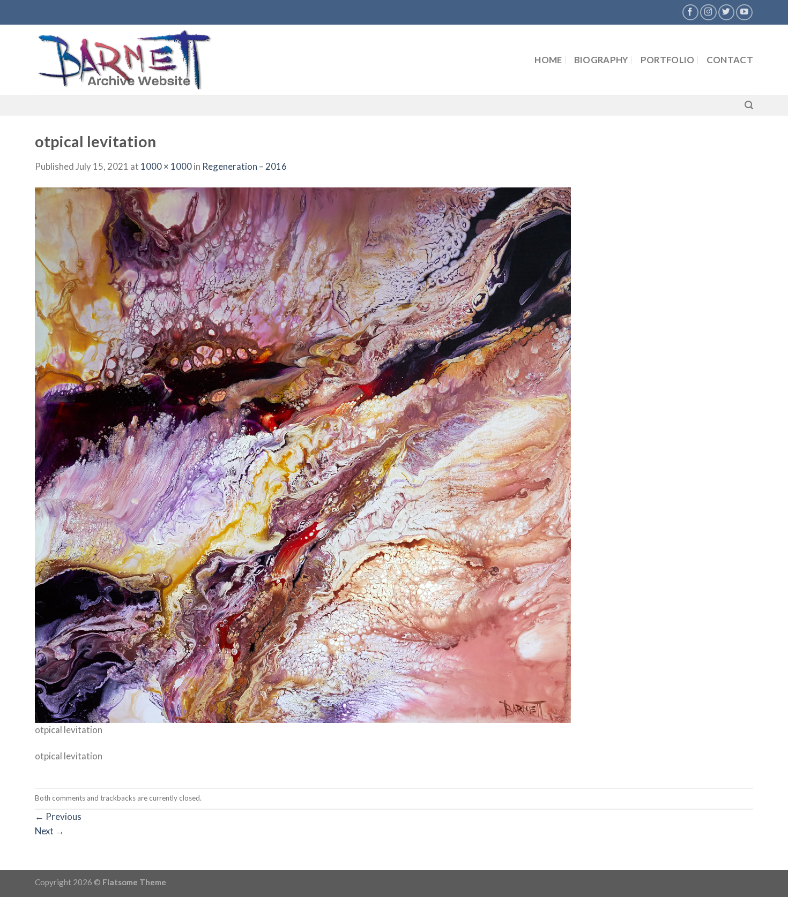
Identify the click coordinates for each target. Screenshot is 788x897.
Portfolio (668, 59)
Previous (58, 816)
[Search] (749, 105)
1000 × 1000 (166, 166)
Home (548, 59)
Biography (601, 59)
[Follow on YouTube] (744, 12)
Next (49, 830)
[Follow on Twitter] (726, 12)
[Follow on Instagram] (708, 12)
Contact (730, 59)
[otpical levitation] (303, 453)
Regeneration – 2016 (244, 166)
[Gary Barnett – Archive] (143, 60)
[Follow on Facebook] (690, 12)
